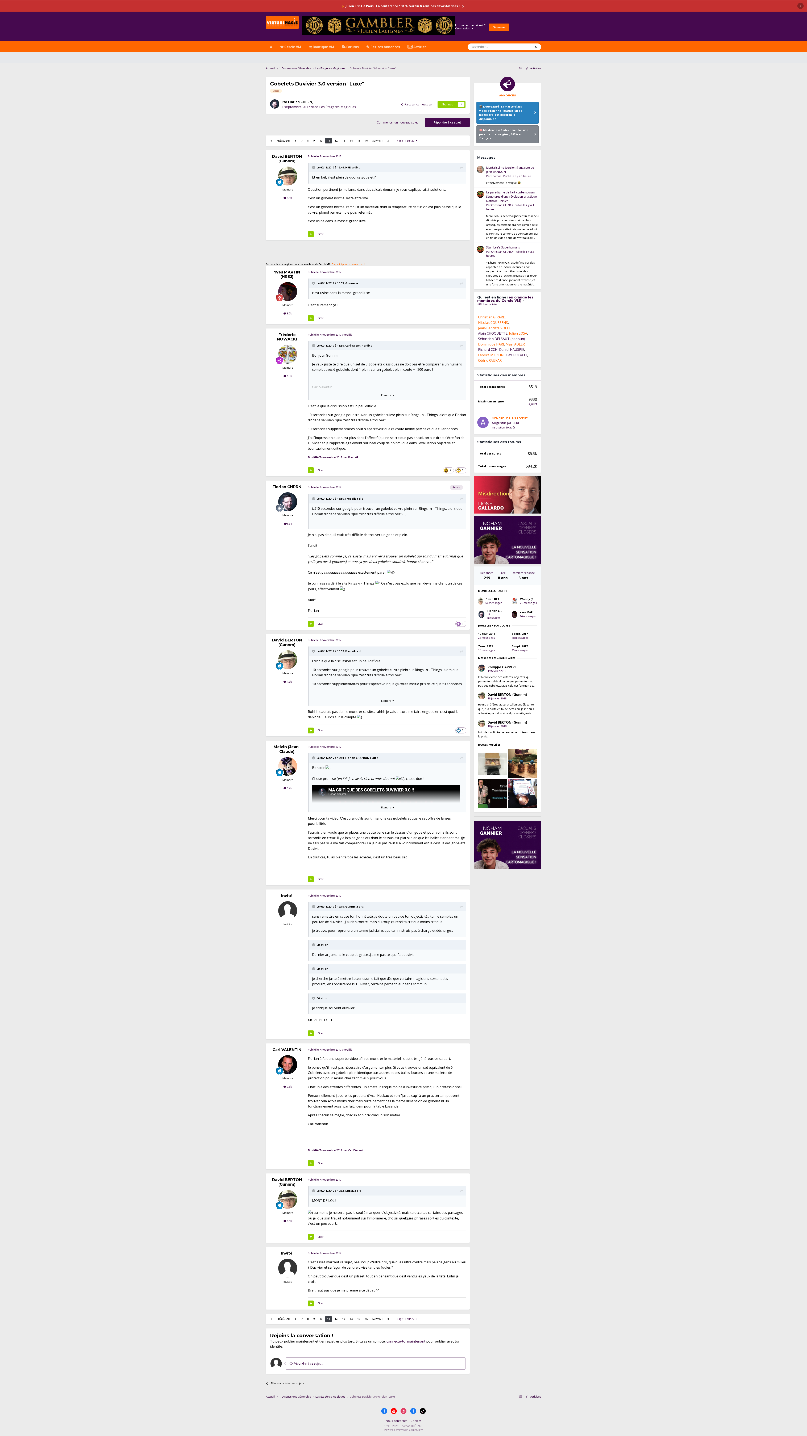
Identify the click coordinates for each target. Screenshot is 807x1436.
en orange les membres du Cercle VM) (505, 425)
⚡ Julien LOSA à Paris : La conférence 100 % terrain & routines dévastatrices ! (400, 6)
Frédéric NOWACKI (287, 337)
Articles (419, 47)
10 (320, 140)
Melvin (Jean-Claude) (287, 749)
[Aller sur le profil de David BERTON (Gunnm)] (287, 176)
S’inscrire (499, 27)
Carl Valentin (354, 345)
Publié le (517, 302)
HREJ (348, 167)
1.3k (289, 376)
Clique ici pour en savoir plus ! (348, 264)
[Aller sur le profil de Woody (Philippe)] (514, 727)
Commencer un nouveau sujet (397, 122)
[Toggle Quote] (314, 167)
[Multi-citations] (311, 234)
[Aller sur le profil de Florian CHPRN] (274, 104)
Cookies (416, 1421)
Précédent (283, 140)
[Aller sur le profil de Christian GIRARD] (480, 320)
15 (358, 140)
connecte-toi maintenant (405, 1341)
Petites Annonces (385, 47)
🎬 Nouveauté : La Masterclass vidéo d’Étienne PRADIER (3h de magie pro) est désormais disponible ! (500, 113)
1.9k (289, 198)
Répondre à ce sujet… (308, 1363)
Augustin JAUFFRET (507, 549)
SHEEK (349, 1191)
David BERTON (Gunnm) (287, 158)
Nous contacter (396, 1421)
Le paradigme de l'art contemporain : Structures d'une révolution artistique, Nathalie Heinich (512, 322)
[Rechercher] (536, 46)
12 (336, 140)
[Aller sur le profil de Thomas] (480, 295)
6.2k (289, 788)
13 (343, 140)
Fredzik (350, 499)
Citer (320, 234)
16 (366, 140)
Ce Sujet (521, 47)
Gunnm (350, 283)
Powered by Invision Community (403, 1430)
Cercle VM (292, 47)
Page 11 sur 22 (406, 140)
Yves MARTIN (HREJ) (287, 274)
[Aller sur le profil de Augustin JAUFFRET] (483, 548)
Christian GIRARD (502, 331)
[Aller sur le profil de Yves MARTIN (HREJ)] (287, 291)
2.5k (289, 1086)
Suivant (377, 140)
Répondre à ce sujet (447, 122)
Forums (352, 47)
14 (351, 140)
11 (328, 140)
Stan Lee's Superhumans (503, 373)
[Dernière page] (388, 140)
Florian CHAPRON (357, 758)
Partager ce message (417, 104)
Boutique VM (323, 47)
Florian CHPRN (300, 102)
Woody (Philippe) (532, 725)
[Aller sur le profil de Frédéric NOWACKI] (287, 354)
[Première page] (271, 140)
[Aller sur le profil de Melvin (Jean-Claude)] (287, 766)
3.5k (289, 313)
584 (289, 524)
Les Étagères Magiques (337, 107)
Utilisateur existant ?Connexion (470, 26)
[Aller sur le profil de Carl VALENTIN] (287, 1064)
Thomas (496, 302)
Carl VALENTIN (287, 1049)
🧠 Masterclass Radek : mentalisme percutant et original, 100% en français (503, 134)
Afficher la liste (487, 430)
